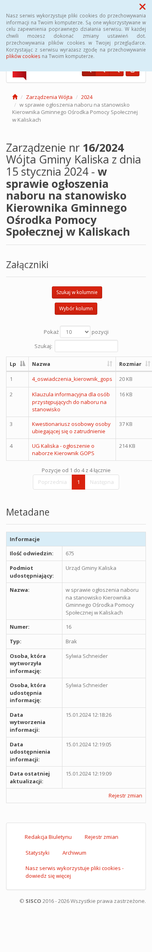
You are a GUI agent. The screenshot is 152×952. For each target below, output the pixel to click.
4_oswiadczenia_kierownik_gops (72, 379)
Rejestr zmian (125, 795)
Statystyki (37, 852)
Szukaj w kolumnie (77, 292)
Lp (13, 363)
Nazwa (41, 363)
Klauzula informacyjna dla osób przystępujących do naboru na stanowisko (71, 402)
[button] (142, 6)
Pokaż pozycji (76, 331)
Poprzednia (52, 482)
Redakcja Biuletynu (48, 836)
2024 (86, 97)
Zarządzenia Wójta (49, 97)
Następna (102, 482)
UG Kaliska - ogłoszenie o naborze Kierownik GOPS (63, 449)
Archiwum (74, 852)
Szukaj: (43, 345)
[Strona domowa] (14, 97)
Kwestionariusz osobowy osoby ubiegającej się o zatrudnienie (71, 427)
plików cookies (23, 56)
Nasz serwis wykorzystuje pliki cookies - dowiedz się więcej (75, 871)
